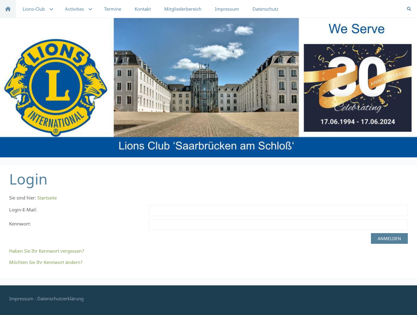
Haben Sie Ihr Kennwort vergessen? (46, 251)
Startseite (47, 198)
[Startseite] (8, 9)
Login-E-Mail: (23, 210)
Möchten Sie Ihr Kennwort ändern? (46, 262)
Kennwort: (20, 224)
